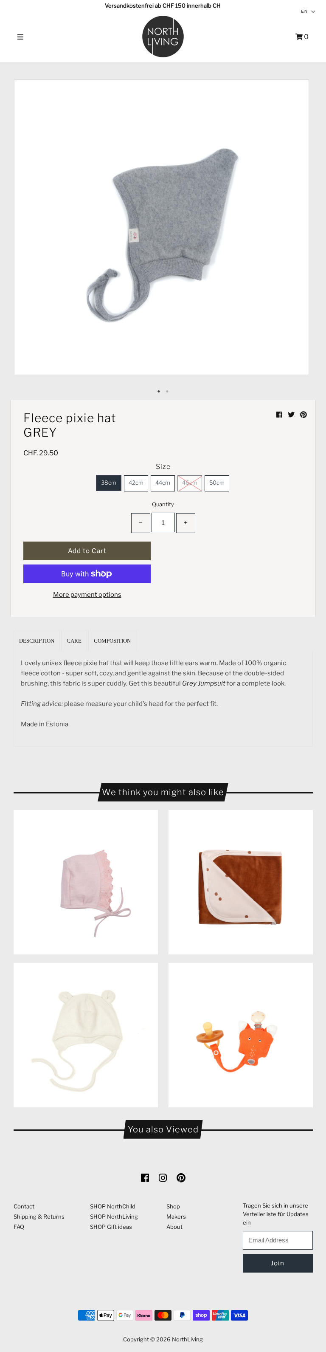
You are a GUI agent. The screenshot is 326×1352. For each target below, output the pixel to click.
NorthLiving (187, 1339)
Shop (173, 1206)
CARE (74, 641)
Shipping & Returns (39, 1216)
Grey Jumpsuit (203, 683)
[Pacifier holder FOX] (241, 1035)
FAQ (19, 1226)
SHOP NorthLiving (114, 1216)
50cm (217, 482)
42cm (136, 482)
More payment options (87, 594)
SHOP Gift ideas (111, 1226)
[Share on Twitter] (292, 415)
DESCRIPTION (36, 641)
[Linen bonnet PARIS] (86, 882)
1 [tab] (159, 391)
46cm (189, 482)
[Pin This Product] (303, 415)
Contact (24, 1206)
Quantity (163, 504)
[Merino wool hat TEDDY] (86, 1035)
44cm (162, 482)
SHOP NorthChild (112, 1206)
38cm (108, 482)
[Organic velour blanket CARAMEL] (241, 882)
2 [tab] (167, 391)
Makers (176, 1216)
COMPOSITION (112, 641)
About (174, 1226)
